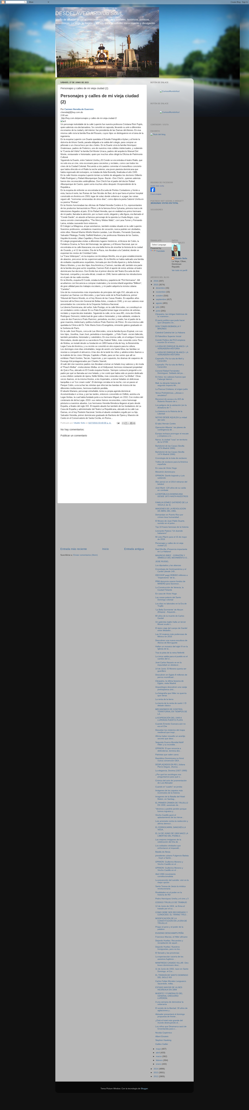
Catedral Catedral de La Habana (170, 333)
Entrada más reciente (73, 548)
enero (159, 1064)
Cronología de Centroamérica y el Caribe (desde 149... (170, 570)
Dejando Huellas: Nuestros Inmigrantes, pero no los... (168, 948)
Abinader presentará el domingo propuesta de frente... (170, 1015)
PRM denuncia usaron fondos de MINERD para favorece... (170, 582)
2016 (156, 281)
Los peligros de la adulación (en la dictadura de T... (171, 406)
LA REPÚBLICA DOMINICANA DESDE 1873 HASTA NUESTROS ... (171, 496)
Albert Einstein (161, 1036)
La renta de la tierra (164, 699)
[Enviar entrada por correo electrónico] (118, 423)
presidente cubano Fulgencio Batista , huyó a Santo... (172, 857)
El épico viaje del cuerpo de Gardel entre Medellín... (171, 629)
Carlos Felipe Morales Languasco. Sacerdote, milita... (171, 982)
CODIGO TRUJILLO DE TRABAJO (171, 902)
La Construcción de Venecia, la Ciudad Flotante (169, 588)
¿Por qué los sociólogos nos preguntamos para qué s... (168, 775)
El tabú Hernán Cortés (165, 424)
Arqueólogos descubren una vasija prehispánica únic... (171, 688)
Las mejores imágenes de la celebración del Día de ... (168, 841)
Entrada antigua (134, 548)
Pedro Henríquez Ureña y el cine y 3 (171, 899)
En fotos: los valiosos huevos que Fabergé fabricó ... (170, 378)
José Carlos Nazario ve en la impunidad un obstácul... (168, 663)
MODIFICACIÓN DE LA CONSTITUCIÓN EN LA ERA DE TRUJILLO (171, 920)
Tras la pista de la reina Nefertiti (169, 653)
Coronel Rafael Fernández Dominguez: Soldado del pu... (169, 372)
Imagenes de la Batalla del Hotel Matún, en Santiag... (170, 798)
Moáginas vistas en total (164, 203)
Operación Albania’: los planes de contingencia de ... (170, 428)
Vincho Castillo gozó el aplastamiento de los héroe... (169, 816)
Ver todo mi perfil (179, 270)
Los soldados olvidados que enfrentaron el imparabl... (168, 847)
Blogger (144, 1088)
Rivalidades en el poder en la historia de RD (168, 893)
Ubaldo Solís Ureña (157, 186)
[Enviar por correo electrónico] (123, 423)
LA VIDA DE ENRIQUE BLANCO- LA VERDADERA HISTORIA (171, 347)
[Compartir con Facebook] (131, 423)
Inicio (105, 548)
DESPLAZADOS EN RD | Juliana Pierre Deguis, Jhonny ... (170, 765)
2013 (156, 1072)
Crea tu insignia (155, 194)
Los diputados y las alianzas (168, 565)
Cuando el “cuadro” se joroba (168, 787)
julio (158, 307)
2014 (156, 1069)
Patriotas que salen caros (167, 755)
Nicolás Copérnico (163, 1033)
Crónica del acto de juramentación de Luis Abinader (171, 781)
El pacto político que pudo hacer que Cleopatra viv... (170, 321)
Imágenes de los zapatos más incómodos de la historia (169, 791)
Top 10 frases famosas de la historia (171, 527)
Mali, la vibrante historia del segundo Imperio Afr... (167, 384)
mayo (159, 1049)
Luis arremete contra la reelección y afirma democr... (171, 822)
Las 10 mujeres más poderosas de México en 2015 (171, 635)
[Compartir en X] (128, 423)
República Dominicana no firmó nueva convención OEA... (169, 759)
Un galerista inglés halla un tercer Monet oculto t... (170, 623)
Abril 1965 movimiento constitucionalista (165, 875)
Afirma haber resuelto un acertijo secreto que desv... (170, 737)
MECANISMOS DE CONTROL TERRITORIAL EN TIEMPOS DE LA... (171, 711)
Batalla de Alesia (162, 852)
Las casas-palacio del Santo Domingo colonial (168, 598)
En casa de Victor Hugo (166, 468)
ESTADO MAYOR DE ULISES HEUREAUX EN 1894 (168, 988)
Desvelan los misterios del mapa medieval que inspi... (170, 731)
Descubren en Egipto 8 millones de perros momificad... (171, 676)
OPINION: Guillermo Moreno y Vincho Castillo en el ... (169, 863)
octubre (159, 296)
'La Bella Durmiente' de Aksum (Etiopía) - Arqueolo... (169, 611)
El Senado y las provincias (167, 953)
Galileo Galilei (161, 1044)
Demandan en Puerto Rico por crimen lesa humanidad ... (169, 516)
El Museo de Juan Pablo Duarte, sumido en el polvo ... (170, 522)
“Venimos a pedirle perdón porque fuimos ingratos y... (170, 810)
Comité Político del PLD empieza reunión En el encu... (170, 341)
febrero (159, 1060)
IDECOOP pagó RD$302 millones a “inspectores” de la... (171, 576)
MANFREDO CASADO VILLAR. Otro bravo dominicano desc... (171, 964)
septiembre (161, 299)
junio (158, 311)
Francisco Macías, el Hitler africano (171, 937)
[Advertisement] (102, 525)
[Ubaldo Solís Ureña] (152, 191)
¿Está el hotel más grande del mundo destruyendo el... (169, 1021)
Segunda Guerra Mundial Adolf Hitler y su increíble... (169, 743)
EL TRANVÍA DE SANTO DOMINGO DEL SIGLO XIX (171, 976)
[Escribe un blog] (125, 423)
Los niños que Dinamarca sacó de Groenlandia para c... (170, 1027)
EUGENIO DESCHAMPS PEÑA (169, 933)
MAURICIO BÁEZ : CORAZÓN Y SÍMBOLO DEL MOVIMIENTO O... (172, 556)
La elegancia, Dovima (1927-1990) (171, 771)
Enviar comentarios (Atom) (85, 555)
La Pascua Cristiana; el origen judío (171, 389)
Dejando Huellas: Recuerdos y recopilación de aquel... (169, 942)
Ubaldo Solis (181, 258)
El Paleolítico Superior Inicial (168, 336)
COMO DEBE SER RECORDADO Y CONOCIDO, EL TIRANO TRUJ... (171, 913)
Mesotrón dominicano (165, 472)
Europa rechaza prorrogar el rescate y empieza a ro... (172, 435)
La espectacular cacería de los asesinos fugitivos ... (169, 958)
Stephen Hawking (163, 1040)
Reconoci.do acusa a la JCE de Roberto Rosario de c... (169, 400)
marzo (159, 1056)
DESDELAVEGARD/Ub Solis (88, 13)
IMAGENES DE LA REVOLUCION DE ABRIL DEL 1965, (170, 510)
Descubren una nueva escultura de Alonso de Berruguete (171, 641)
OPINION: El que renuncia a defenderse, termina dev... (168, 749)
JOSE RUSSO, (162, 561)
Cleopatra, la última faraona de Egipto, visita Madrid (169, 682)
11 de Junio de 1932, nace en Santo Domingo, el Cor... (171, 970)
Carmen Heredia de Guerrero (79, 109)
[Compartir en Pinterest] (134, 423)
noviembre (161, 292)
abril (158, 1053)
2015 (156, 285)
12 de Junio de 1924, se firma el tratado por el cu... (170, 907)
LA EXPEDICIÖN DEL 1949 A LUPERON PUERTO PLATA (169, 719)
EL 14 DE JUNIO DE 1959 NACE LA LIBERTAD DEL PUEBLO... (171, 834)
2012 (156, 1076)
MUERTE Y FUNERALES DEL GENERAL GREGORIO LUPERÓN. (169, 995)
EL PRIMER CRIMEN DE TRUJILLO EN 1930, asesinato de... (171, 804)
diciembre (160, 288)
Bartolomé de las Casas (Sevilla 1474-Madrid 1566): (169, 447)
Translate (160, 251)
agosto (159, 303)
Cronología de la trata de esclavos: (171, 458)
